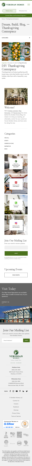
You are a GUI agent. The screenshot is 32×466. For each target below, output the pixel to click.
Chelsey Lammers (13, 111)
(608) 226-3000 (16, 370)
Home (3, 19)
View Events (16, 275)
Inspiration (4, 63)
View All (6, 137)
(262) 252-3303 (16, 381)
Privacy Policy (16, 413)
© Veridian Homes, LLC (16, 397)
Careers (16, 404)
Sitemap (16, 410)
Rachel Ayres (17, 113)
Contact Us (16, 400)
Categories (16, 38)
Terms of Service (16, 416)
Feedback (16, 407)
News (5, 149)
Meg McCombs (23, 63)
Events (6, 140)
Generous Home (9, 143)
